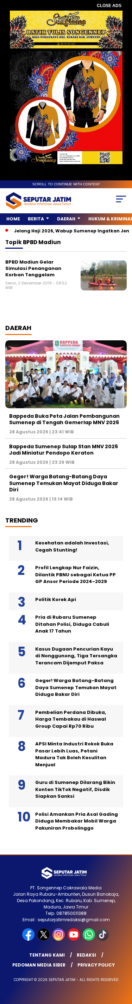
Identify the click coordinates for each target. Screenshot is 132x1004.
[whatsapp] (89, 939)
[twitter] (44, 939)
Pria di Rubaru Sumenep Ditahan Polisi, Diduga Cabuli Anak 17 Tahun (72, 624)
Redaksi (86, 955)
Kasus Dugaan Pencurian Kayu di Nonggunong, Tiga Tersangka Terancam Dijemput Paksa (76, 656)
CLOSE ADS (109, 6)
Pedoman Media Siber (38, 965)
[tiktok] (103, 939)
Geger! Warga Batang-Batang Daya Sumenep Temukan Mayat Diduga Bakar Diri (63, 483)
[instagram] (59, 939)
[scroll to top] (122, 963)
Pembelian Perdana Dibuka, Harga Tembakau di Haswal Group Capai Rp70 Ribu (70, 719)
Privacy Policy (96, 965)
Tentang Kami (47, 955)
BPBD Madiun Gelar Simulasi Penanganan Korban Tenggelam (33, 268)
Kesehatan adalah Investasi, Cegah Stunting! (72, 546)
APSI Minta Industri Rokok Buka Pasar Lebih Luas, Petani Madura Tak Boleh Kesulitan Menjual (74, 754)
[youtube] (74, 939)
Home (13, 219)
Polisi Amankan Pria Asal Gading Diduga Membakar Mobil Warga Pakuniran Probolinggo (76, 821)
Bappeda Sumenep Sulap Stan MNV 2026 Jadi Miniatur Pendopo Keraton (63, 449)
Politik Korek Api (55, 599)
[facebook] (29, 939)
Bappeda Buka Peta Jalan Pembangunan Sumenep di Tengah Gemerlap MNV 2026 (64, 419)
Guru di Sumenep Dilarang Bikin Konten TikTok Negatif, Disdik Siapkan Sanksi (75, 789)
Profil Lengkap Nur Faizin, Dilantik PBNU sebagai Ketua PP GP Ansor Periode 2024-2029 (75, 574)
